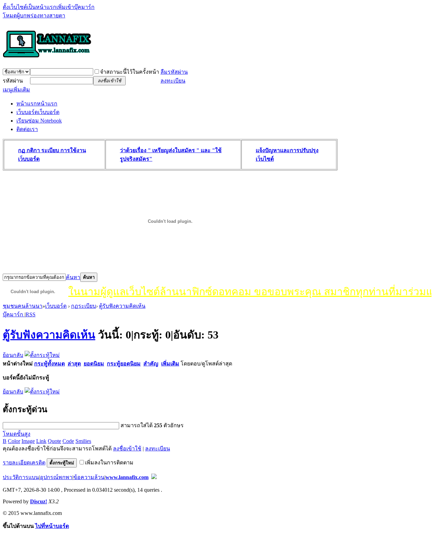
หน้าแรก (36, 103)
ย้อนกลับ (13, 355)
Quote (54, 441)
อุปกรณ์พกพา (56, 477)
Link (41, 441)
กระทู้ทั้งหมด (49, 363)
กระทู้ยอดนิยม (124, 363)
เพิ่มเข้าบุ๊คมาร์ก (75, 7)
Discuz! (38, 501)
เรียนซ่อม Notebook (39, 121)
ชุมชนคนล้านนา (22, 306)
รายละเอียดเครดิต (24, 462)
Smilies (83, 441)
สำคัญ (150, 363)
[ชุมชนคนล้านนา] (47, 58)
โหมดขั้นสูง (16, 434)
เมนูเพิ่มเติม (16, 89)
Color (14, 441)
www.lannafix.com (127, 477)
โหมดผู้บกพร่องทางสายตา (34, 15)
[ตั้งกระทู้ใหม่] (42, 355)
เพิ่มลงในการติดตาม (109, 462)
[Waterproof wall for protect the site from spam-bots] (154, 477)
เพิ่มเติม (170, 363)
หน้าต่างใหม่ (18, 363)
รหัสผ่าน (13, 81)
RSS (31, 314)
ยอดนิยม (94, 363)
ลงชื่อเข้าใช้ (127, 448)
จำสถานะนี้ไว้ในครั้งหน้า (129, 72)
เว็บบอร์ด (37, 112)
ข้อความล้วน (88, 477)
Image (28, 441)
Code (68, 441)
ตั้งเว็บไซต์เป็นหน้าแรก (29, 7)
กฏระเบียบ (83, 306)
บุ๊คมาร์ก (14, 314)
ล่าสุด (74, 363)
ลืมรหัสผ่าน (174, 72)
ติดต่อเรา (27, 129)
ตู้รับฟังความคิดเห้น (122, 306)
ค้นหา (73, 277)
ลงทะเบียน (172, 81)
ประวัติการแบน (21, 477)
